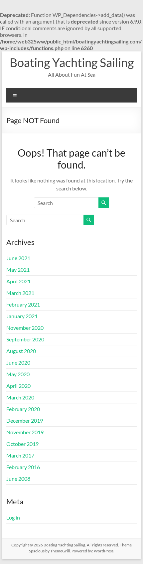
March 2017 (20, 455)
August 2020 (21, 351)
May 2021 (18, 269)
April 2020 (18, 386)
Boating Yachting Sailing (72, 62)
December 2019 (24, 420)
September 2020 (25, 339)
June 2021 (18, 258)
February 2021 (23, 304)
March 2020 (20, 397)
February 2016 (23, 467)
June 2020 (18, 362)
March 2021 (20, 293)
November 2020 (25, 327)
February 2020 (23, 409)
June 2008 (18, 478)
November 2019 (25, 432)
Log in (13, 517)
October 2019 (22, 444)
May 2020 (18, 374)
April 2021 (18, 281)
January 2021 (22, 316)
